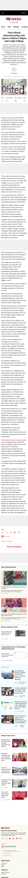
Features (25, 27)
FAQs (2, 866)
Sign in (23, 13)
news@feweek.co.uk (8, 855)
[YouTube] (17, 838)
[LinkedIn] (13, 838)
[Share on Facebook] (6, 532)
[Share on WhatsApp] (2, 532)
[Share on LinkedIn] (14, 532)
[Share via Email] (18, 532)
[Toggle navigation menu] (2, 12)
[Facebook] (6, 838)
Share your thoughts (14, 547)
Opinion (16, 27)
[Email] (20, 838)
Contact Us (4, 863)
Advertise (3, 874)
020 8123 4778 (7, 853)
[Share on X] (10, 532)
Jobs (9, 27)
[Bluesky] (9, 838)
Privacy (3, 864)
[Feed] (2, 838)
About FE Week (5, 872)
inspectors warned (13, 183)
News (3, 27)
